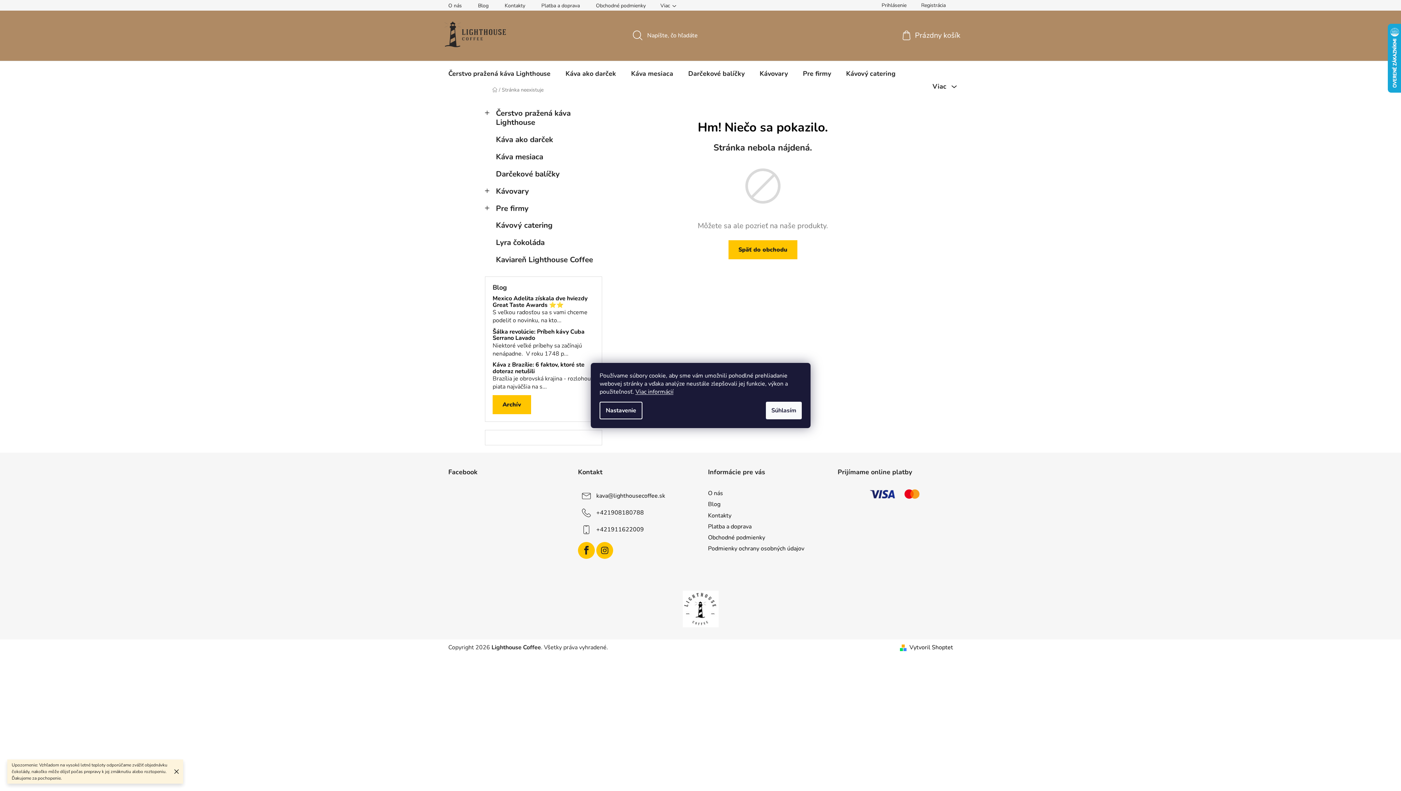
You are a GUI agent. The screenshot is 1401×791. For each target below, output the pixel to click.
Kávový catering (524, 225)
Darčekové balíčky (528, 174)
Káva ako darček (524, 139)
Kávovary (512, 191)
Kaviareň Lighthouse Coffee (544, 260)
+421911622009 (620, 530)
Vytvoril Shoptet (931, 647)
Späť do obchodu (762, 250)
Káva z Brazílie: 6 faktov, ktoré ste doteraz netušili (539, 368)
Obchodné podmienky (621, 5)
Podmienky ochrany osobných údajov (756, 549)
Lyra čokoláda (520, 242)
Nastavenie (621, 410)
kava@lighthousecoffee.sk (630, 496)
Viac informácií (654, 392)
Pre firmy (512, 208)
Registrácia (933, 5)
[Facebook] (586, 550)
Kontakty (515, 5)
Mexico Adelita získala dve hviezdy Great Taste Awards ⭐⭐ (540, 302)
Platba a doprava (560, 5)
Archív (512, 405)
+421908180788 (620, 513)
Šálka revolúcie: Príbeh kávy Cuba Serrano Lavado (539, 335)
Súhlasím (783, 410)
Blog (483, 5)
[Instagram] (604, 550)
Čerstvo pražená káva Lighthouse (533, 117)
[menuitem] (499, 73)
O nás (455, 5)
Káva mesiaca (519, 157)
